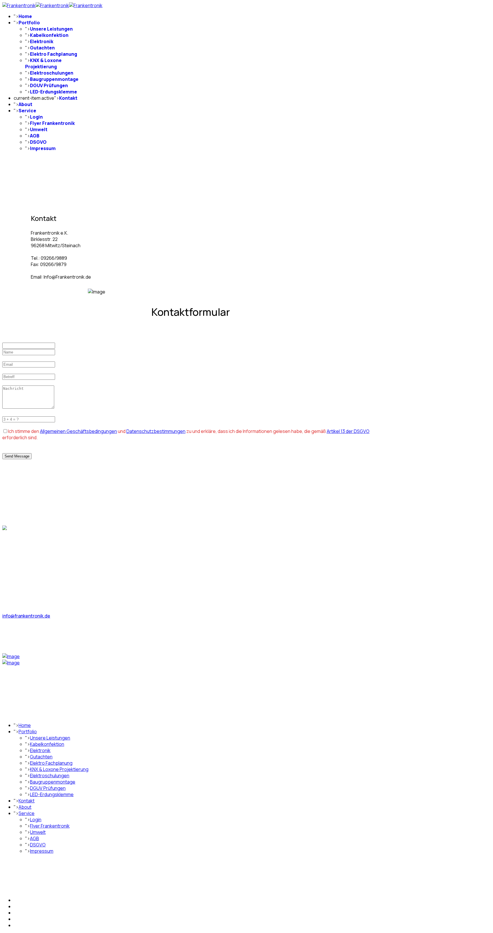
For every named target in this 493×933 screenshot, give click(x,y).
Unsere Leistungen (51, 29)
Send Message (17, 456)
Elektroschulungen (51, 73)
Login (36, 117)
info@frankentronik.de (26, 616)
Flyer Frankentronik (52, 123)
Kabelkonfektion (49, 35)
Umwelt (38, 129)
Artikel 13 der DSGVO (348, 431)
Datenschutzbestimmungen (155, 431)
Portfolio (29, 22)
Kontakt (68, 98)
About (25, 104)
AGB (34, 136)
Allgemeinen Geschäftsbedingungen (78, 431)
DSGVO (38, 142)
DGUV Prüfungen (49, 85)
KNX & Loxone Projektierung (43, 63)
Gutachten (42, 48)
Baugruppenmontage (54, 79)
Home (25, 16)
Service (27, 110)
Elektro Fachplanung (53, 54)
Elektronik (41, 41)
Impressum (43, 148)
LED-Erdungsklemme (53, 92)
